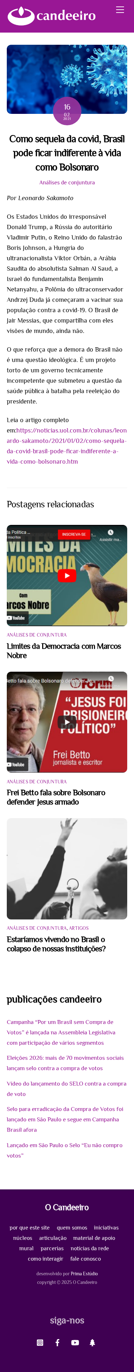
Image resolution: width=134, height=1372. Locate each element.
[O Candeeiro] (51, 23)
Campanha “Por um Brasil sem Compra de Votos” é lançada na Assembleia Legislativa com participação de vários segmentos (61, 1032)
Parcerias (52, 1248)
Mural (26, 1248)
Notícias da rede (90, 1248)
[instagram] (40, 1341)
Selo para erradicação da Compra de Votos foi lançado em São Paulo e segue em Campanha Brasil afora (65, 1119)
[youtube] (75, 1341)
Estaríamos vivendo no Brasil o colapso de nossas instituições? (56, 943)
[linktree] (92, 1341)
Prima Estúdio (84, 1273)
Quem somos (72, 1227)
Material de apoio (94, 1238)
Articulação (52, 1238)
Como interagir (45, 1259)
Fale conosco (85, 1259)
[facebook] (57, 1341)
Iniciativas (106, 1227)
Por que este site (30, 1227)
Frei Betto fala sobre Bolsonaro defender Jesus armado (56, 797)
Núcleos (22, 1238)
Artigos (79, 928)
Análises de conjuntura (67, 182)
